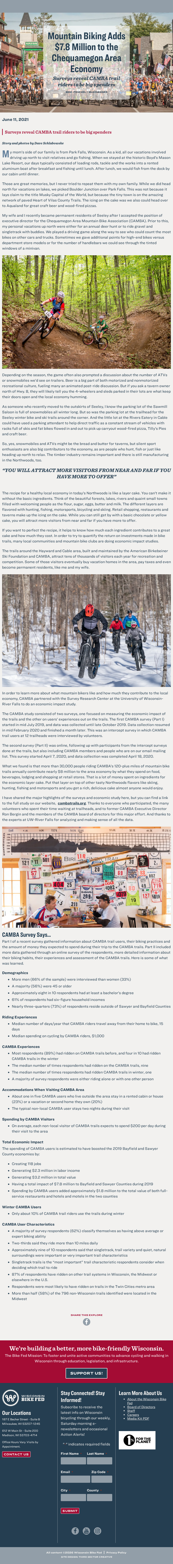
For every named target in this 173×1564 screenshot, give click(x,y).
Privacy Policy (116, 1552)
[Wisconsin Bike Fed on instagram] (97, 1531)
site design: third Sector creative (86, 1557)
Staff (131, 1411)
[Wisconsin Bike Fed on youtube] (86, 1531)
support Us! (86, 1373)
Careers (133, 1415)
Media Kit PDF (138, 1418)
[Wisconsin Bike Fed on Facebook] (75, 1531)
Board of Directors (141, 1407)
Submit (70, 1511)
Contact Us (16, 1454)
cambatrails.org (72, 803)
